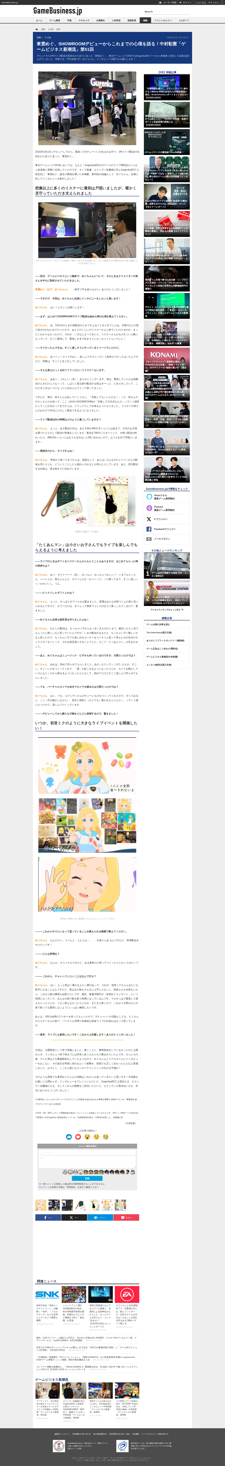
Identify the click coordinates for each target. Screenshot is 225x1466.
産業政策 (132, 20)
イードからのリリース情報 (152, 1434)
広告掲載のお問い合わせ (81, 1434)
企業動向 (100, 20)
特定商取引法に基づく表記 (119, 1434)
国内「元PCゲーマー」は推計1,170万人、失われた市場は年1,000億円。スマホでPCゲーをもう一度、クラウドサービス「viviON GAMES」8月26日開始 (86, 1339)
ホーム (39, 20)
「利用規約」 (71, 1187)
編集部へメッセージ (62, 1434)
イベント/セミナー (163, 20)
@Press (165, 1434)
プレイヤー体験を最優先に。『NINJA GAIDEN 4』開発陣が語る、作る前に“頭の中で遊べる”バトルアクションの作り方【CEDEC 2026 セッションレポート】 (87, 1368)
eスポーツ (184, 20)
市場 (69, 20)
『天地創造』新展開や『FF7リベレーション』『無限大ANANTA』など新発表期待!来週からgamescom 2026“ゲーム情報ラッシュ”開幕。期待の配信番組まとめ (85, 1358)
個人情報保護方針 (100, 1434)
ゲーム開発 (54, 20)
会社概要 (135, 1434)
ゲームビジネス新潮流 (51, 1379)
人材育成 (116, 20)
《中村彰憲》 (130, 1123)
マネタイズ (84, 20)
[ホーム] (36, 29)
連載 (145, 20)
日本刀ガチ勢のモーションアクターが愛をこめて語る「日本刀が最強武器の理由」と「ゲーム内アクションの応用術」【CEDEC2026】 (86, 1348)
